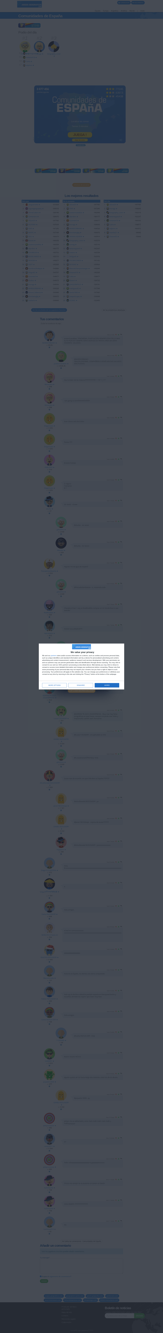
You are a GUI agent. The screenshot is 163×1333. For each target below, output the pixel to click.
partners (54, 655)
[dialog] (81, 666)
